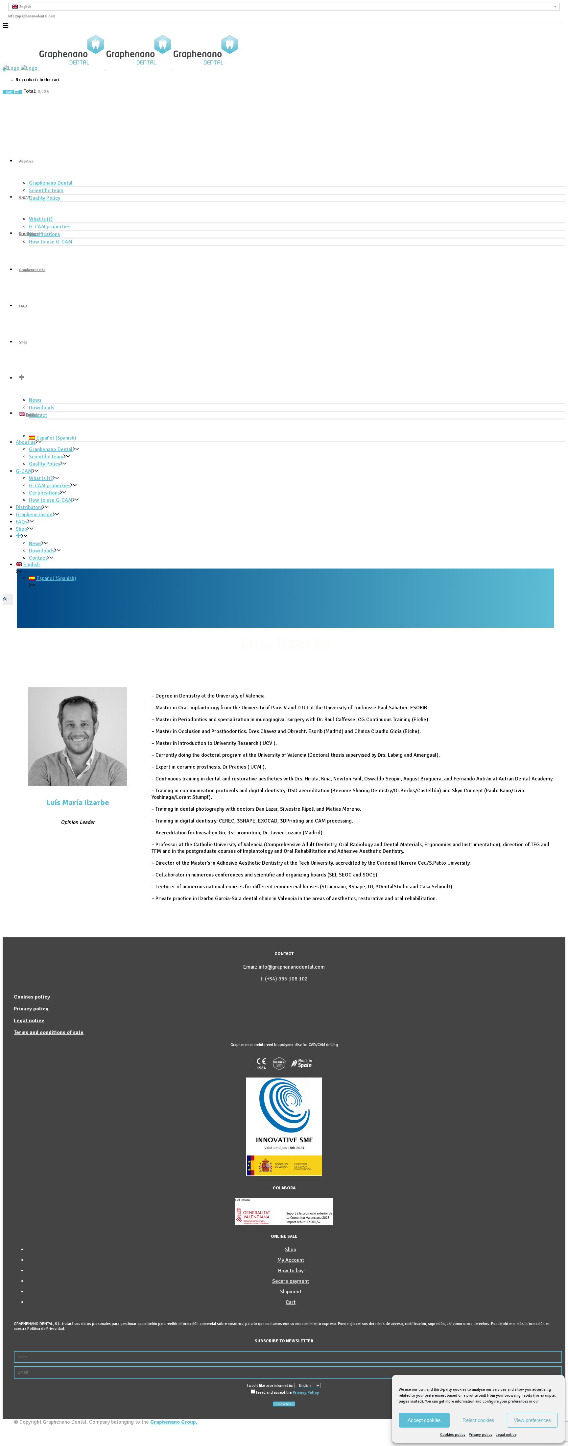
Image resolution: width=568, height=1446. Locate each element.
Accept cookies (424, 1420)
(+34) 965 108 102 (286, 979)
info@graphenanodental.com (31, 16)
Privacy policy (480, 1434)
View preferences (532, 1420)
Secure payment (290, 1281)
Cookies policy (452, 1434)
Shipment (290, 1291)
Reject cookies (478, 1420)
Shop (290, 1249)
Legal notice (506, 1434)
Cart (9, 92)
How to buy (290, 1270)
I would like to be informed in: (270, 1385)
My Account (290, 1260)
